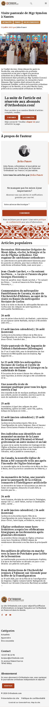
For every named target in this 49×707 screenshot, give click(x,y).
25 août (5, 403)
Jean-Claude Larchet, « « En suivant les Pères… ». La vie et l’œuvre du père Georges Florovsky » (24, 274)
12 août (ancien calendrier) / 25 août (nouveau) (22, 418)
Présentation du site (10, 698)
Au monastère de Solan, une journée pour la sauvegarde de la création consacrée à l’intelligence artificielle (24, 480)
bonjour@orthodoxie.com (12, 658)
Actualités (7, 22)
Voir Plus (8, 686)
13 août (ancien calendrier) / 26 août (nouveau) (23, 330)
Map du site (35, 702)
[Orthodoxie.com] (9, 3)
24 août (5, 496)
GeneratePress (24, 702)
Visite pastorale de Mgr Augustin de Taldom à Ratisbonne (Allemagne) (23, 347)
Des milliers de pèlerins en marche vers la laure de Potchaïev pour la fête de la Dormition (24, 554)
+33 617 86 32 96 (8, 655)
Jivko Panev (24, 161)
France (18, 22)
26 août (5, 315)
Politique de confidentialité (33, 698)
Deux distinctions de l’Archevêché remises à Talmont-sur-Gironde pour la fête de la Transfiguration (24, 573)
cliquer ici (30, 122)
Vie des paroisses (31, 22)
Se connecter (28, 117)
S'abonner (11, 117)
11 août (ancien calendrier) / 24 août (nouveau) (22, 511)
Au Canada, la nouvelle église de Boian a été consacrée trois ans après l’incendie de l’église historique (23, 461)
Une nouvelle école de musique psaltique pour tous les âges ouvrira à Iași (23, 387)
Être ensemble (7, 641)
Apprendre (6, 638)
